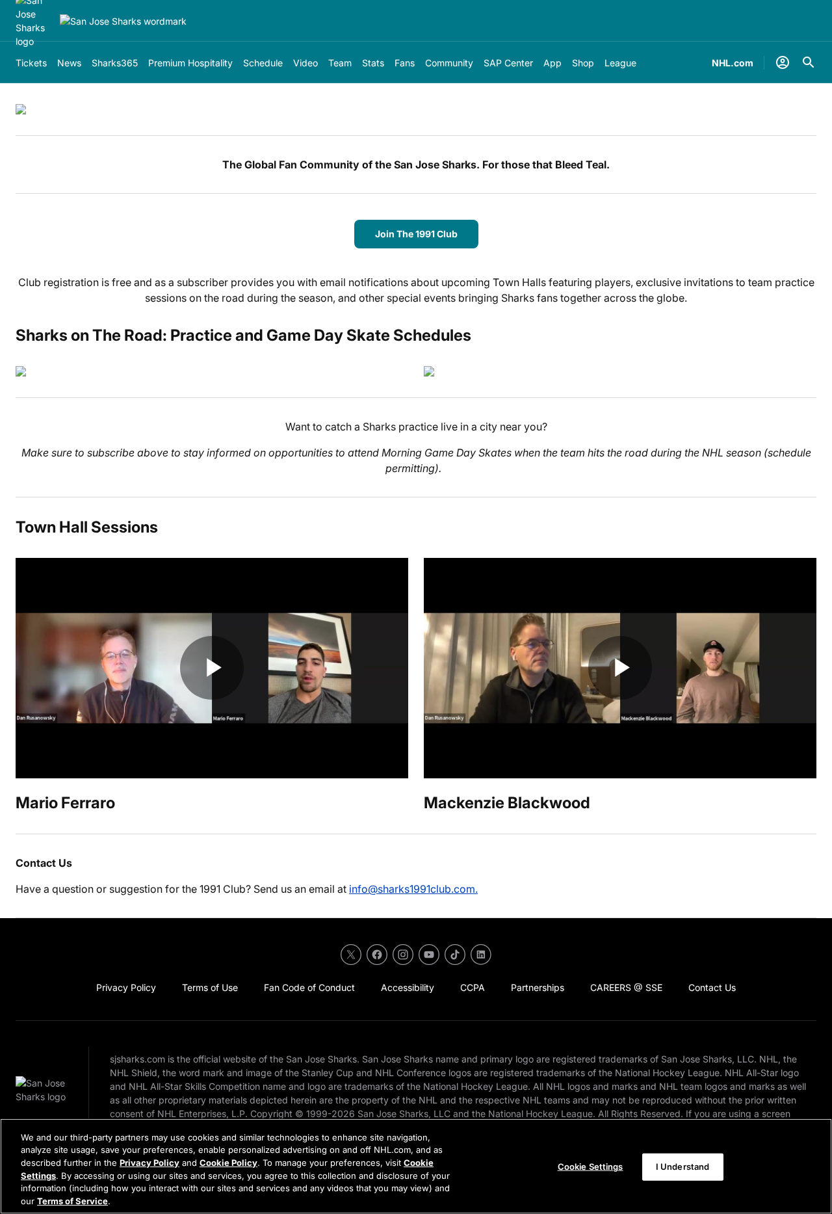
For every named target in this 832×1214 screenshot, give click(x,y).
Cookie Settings (590, 1166)
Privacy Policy (149, 1162)
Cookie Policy (228, 1162)
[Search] (808, 62)
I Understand (683, 1166)
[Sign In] (782, 62)
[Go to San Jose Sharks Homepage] (123, 21)
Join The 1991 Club (416, 233)
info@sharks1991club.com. (413, 888)
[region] (416, 1166)
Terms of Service (72, 1200)
